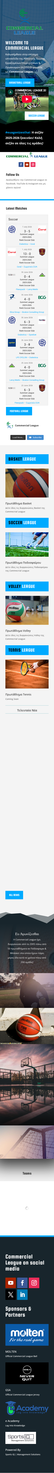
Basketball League (20, 82)
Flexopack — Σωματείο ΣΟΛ (27, 403)
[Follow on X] (10, 1294)
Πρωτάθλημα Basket (18, 503)
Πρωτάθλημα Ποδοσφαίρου (23, 562)
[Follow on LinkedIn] (22, 1294)
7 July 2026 (27, 227)
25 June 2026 (27, 363)
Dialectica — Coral (27, 244)
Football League (19, 411)
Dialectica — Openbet (27, 335)
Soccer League (36, 115)
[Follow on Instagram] (33, 164)
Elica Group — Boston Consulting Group (27, 312)
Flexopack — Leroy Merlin (27, 289)
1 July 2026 (27, 249)
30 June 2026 (27, 272)
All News (14, 895)
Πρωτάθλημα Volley (18, 630)
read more (13, 749)
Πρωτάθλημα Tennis (18, 694)
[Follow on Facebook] (21, 164)
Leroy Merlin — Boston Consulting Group (27, 380)
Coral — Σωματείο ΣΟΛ (27, 267)
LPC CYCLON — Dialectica (27, 357)
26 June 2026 (27, 340)
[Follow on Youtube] (27, 164)
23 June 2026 (27, 385)
